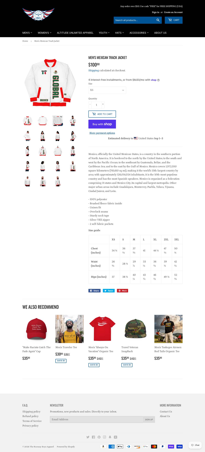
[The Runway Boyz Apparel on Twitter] (88, 437)
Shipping (93, 70)
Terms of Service (32, 421)
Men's (26, 32)
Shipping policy (31, 411)
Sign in (155, 12)
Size (90, 84)
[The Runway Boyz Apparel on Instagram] (104, 437)
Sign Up (149, 419)
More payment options (102, 133)
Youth (103, 32)
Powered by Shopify (66, 447)
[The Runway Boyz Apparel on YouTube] (115, 437)
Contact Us (166, 411)
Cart (176, 20)
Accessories (138, 32)
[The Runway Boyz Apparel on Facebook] (93, 437)
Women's (44, 32)
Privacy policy (30, 425)
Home (25, 41)
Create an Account (173, 12)
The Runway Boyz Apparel (42, 447)
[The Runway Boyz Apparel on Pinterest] (99, 437)
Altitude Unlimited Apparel (75, 32)
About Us (160, 32)
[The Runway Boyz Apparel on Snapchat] (110, 437)
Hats (118, 32)
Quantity (92, 98)
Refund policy (30, 416)
